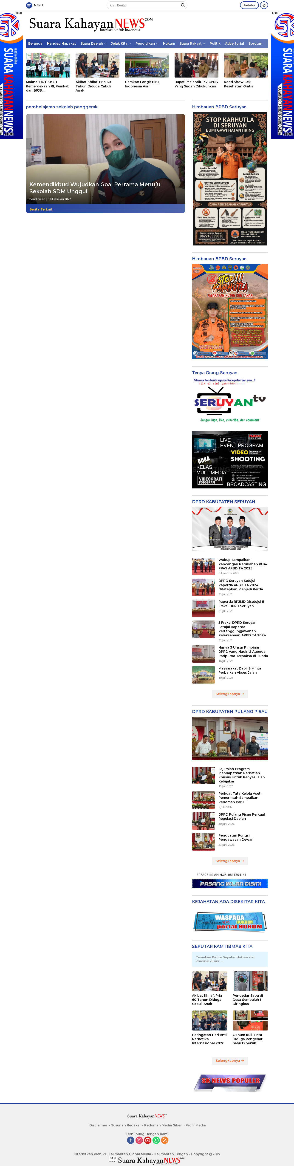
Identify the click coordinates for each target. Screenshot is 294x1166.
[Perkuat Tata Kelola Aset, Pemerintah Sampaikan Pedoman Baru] (203, 800)
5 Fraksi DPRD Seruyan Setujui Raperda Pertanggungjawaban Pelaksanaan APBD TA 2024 (242, 629)
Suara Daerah (92, 43)
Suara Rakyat (191, 43)
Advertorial (234, 43)
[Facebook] (130, 1141)
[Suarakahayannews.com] (90, 24)
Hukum (169, 43)
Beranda (35, 43)
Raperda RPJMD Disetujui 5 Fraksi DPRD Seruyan (241, 604)
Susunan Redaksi (125, 1125)
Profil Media (196, 1125)
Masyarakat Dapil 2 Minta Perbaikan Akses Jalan (239, 670)
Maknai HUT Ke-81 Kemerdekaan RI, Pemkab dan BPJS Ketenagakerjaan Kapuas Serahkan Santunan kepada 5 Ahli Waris (48, 86)
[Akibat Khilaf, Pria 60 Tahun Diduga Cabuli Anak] (98, 65)
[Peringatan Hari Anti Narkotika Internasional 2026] (209, 1020)
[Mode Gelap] (264, 5)
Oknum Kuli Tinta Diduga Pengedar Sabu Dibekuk (248, 1039)
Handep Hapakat (61, 43)
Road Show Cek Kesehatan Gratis (238, 84)
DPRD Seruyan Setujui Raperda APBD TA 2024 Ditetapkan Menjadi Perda (240, 585)
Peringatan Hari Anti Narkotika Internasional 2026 (209, 1039)
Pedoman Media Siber (163, 1125)
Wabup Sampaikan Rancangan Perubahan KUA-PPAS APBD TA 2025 (242, 564)
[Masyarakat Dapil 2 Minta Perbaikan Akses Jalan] (203, 675)
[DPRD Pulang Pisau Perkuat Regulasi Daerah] (203, 821)
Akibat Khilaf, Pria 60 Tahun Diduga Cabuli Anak (93, 86)
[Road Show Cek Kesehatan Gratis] (246, 65)
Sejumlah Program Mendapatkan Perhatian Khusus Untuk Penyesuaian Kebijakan (241, 775)
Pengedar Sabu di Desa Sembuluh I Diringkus (248, 999)
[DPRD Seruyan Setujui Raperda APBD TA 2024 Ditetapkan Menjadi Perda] (203, 587)
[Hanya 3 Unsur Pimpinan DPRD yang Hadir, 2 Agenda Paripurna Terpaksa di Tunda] (203, 654)
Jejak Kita (119, 43)
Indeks (249, 5)
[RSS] (164, 1141)
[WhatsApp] (156, 1141)
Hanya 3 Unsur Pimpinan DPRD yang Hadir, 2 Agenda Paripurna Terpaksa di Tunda (243, 651)
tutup (19, 12)
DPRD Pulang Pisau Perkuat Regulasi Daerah (241, 816)
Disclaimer (98, 1125)
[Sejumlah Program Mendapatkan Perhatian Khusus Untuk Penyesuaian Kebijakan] (203, 775)
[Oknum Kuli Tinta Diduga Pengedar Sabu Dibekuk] (250, 1020)
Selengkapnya (228, 694)
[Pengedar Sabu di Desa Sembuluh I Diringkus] (250, 981)
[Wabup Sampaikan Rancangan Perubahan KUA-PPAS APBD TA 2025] (203, 566)
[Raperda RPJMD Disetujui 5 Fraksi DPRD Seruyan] (203, 608)
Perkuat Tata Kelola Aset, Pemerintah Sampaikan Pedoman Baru (239, 797)
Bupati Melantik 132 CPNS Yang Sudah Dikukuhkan (196, 84)
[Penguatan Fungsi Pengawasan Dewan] (203, 842)
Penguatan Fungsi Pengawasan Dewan (236, 837)
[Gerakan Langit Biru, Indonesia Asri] (147, 65)
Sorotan (255, 43)
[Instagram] (139, 1141)
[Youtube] (147, 1141)
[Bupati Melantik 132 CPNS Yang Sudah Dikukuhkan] (197, 65)
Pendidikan (145, 43)
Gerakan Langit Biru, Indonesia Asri (142, 84)
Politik (215, 43)
